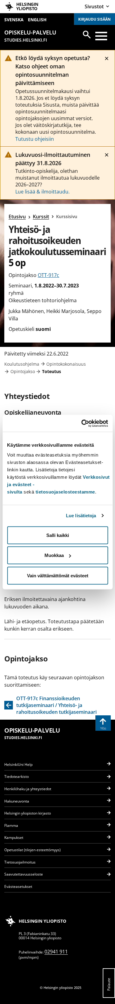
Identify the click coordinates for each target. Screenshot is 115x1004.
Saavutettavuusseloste (23, 874)
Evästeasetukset (18, 886)
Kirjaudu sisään (94, 19)
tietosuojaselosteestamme (65, 491)
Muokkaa (54, 555)
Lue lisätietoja (81, 515)
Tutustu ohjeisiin (34, 139)
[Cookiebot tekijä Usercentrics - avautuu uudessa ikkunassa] (82, 423)
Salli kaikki (57, 535)
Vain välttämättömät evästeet (57, 575)
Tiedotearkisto (16, 776)
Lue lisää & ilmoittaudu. (42, 191)
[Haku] (87, 34)
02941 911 (56, 951)
